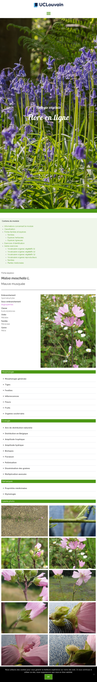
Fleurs (8, 402)
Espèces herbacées (16, 238)
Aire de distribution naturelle (18, 428)
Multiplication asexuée (16, 474)
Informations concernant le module (18, 226)
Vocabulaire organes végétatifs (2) (21, 252)
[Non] (94, 674)
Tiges (7, 384)
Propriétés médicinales (16, 488)
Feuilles (9, 390)
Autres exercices (11, 246)
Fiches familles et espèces (15, 232)
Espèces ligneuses (15, 240)
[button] (48, 13)
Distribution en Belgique (16, 433)
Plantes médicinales (16, 263)
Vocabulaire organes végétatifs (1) (21, 249)
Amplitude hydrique (14, 445)
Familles (11, 235)
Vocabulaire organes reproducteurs (22, 257)
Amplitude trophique (15, 439)
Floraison (9, 457)
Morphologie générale (15, 379)
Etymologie (10, 494)
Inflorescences (12, 396)
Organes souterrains (14, 414)
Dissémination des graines (17, 468)
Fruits (7, 408)
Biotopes (9, 451)
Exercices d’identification (14, 243)
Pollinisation (11, 462)
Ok (48, 677)
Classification (9, 229)
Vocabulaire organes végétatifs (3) (21, 254)
